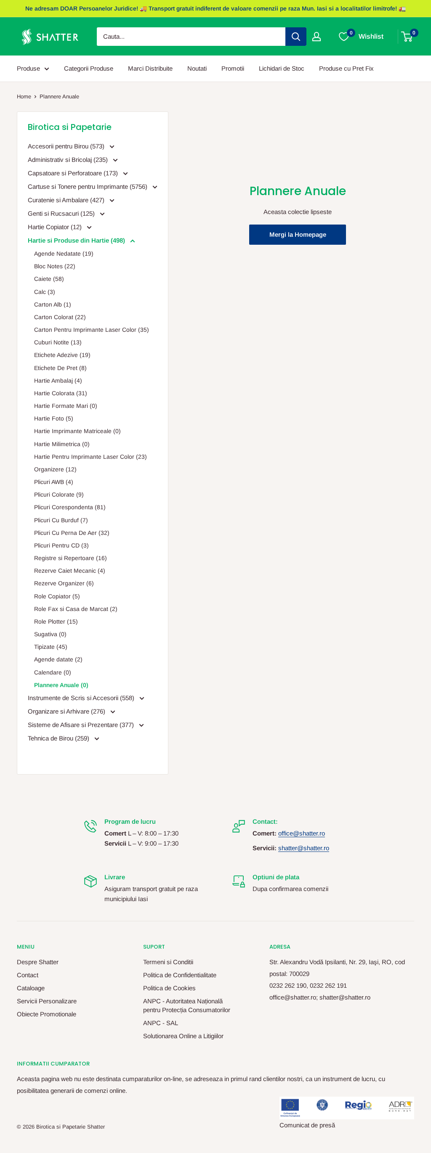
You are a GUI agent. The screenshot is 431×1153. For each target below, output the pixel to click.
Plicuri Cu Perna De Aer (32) (71, 532)
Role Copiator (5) (57, 596)
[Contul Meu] (316, 36)
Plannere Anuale (59, 96)
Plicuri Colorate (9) (59, 494)
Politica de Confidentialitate (179, 974)
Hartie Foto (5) (53, 418)
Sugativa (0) (50, 634)
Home (24, 96)
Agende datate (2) (58, 659)
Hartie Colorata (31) (60, 393)
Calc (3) (44, 291)
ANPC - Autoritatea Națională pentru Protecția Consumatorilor (186, 1005)
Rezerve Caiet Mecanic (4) (69, 570)
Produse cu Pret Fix (346, 68)
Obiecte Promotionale (46, 1014)
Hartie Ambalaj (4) (58, 380)
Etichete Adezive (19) (62, 355)
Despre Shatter (38, 961)
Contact (27, 974)
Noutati (197, 68)
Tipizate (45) (50, 646)
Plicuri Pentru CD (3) (61, 545)
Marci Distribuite (150, 68)
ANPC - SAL (160, 1022)
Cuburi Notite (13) (58, 342)
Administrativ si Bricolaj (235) (68, 159)
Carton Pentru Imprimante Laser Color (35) (91, 329)
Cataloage (31, 988)
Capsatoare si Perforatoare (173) (74, 173)
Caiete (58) (49, 278)
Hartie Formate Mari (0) (65, 405)
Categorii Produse (88, 68)
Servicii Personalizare (47, 1001)
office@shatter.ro (301, 833)
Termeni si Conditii (168, 961)
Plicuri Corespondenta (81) (70, 507)
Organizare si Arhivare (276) (67, 711)
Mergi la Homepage (297, 234)
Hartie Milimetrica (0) (62, 444)
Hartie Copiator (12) (55, 226)
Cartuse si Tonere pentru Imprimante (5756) (88, 186)
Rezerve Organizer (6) (64, 583)
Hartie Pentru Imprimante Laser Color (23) (90, 456)
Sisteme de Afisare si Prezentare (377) (82, 724)
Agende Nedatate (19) (63, 253)
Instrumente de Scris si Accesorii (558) (82, 697)
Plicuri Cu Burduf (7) (61, 520)
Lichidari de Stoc (281, 68)
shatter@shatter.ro (303, 848)
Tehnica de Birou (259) (59, 738)
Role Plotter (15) (56, 621)
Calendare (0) (52, 672)
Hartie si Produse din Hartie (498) (77, 240)
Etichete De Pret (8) (60, 368)
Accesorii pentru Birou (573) (67, 146)
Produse (28, 68)
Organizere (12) (55, 469)
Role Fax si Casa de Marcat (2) (75, 609)
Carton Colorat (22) (60, 317)
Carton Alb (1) (52, 304)
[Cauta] (295, 36)
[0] (407, 37)
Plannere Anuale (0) (61, 685)
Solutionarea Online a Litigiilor (183, 1035)
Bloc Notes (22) (54, 266)
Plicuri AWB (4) (53, 482)
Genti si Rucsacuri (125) (62, 213)
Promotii (232, 68)
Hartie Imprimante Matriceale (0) (77, 431)
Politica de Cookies (169, 988)
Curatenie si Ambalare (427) (67, 200)
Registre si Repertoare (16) (70, 558)
